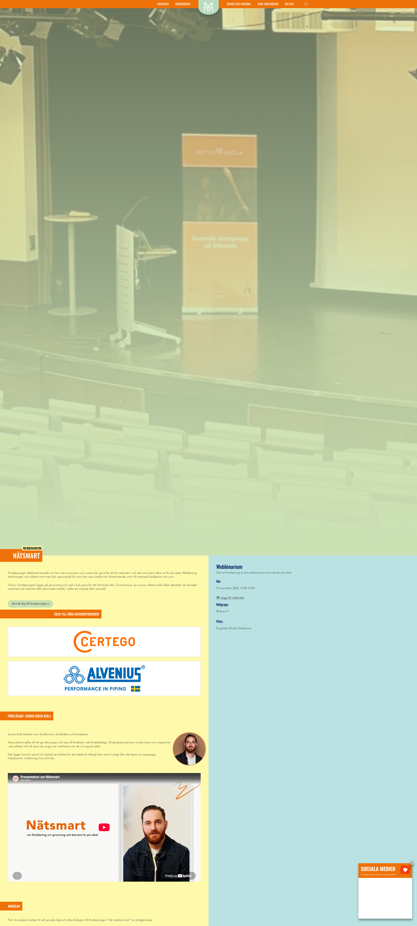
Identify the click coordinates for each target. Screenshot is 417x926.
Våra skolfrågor (268, 4)
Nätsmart (163, 4)
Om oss (289, 4)
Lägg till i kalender (232, 597)
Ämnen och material (239, 4)
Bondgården (182, 4)
